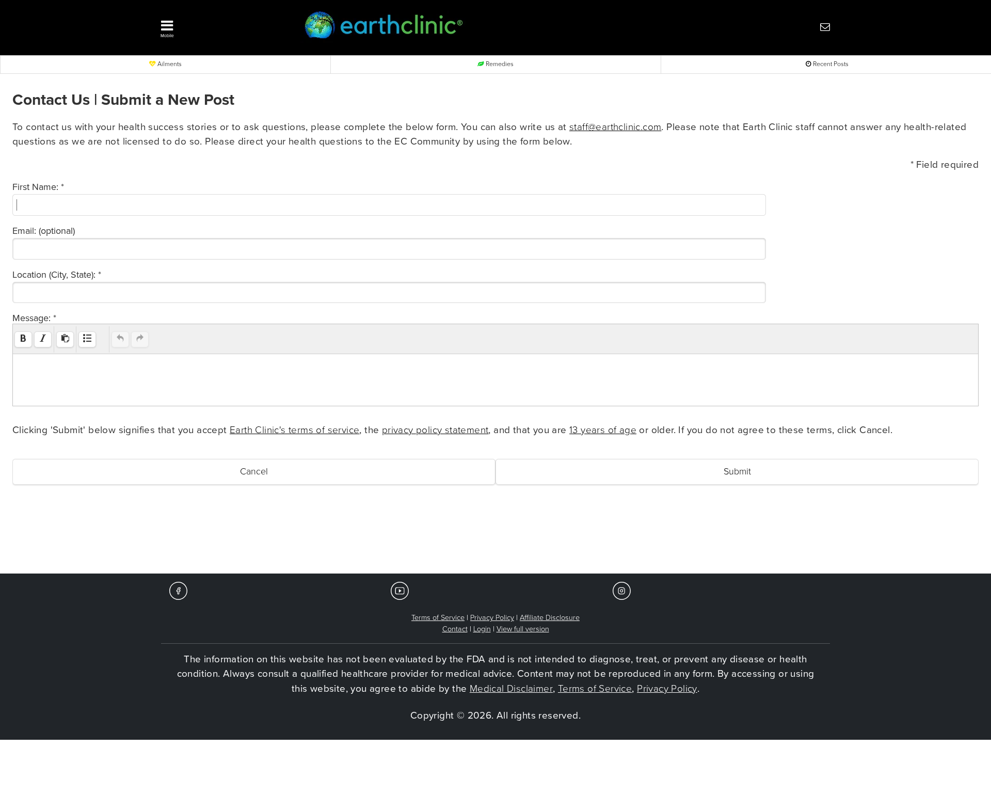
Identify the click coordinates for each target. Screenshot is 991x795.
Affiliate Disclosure (550, 617)
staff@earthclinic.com (615, 127)
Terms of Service (438, 617)
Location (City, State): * (56, 274)
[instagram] (622, 590)
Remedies (499, 64)
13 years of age (602, 430)
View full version (523, 629)
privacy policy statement (435, 430)
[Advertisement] (495, 542)
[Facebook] (178, 590)
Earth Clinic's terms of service (294, 430)
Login (482, 629)
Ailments (169, 64)
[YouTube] (400, 590)
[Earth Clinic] (467, 26)
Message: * (34, 318)
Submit (737, 471)
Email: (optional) (43, 230)
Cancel (254, 471)
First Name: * (38, 187)
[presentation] (23, 339)
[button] (217, 26)
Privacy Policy (492, 617)
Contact (455, 629)
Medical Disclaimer (511, 688)
